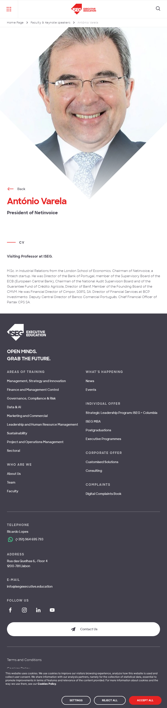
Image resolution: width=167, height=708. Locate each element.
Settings (76, 700)
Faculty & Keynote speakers (50, 22)
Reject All (110, 700)
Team (11, 482)
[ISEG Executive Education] (83, 9)
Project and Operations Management (35, 442)
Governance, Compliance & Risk (31, 398)
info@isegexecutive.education (30, 586)
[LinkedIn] (38, 610)
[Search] (158, 9)
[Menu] (9, 9)
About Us (14, 474)
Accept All (145, 700)
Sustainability (17, 433)
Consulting (94, 471)
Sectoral (13, 451)
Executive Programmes (103, 439)
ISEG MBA (93, 421)
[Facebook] (10, 610)
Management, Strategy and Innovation (36, 381)
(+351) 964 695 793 (29, 539)
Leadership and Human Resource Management (42, 424)
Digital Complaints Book (103, 494)
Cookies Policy (47, 683)
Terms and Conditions (24, 660)
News (90, 381)
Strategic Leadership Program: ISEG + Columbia (121, 413)
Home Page (15, 22)
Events (91, 390)
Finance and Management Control (33, 390)
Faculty (12, 491)
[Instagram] (24, 610)
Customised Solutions (102, 462)
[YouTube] (52, 610)
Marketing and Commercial (27, 416)
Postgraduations (98, 430)
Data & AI (14, 407)
